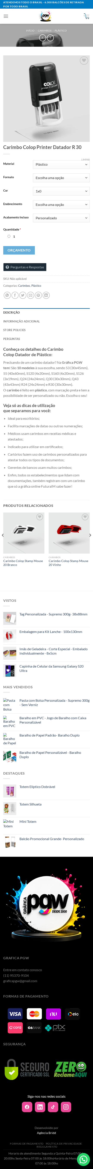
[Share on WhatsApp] (7, 295)
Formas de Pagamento (27, 1143)
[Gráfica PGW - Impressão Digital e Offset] (46, 16)
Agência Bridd (46, 1133)
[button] (83, 1159)
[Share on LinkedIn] (46, 295)
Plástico (61, 30)
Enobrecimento (12, 204)
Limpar (85, 159)
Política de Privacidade (64, 1143)
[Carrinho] (86, 16)
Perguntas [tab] (11, 339)
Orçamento (19, 250)
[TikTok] (53, 1107)
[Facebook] (27, 1107)
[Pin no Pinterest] (38, 295)
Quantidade (12, 229)
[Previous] (3, 543)
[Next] (90, 543)
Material (8, 163)
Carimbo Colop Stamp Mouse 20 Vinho (68, 563)
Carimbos (44, 30)
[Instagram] (66, 1107)
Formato (8, 177)
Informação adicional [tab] (21, 321)
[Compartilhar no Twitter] (22, 295)
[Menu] (5, 16)
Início (30, 30)
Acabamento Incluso (16, 217)
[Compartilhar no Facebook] (15, 295)
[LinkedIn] (40, 1107)
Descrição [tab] (11, 312)
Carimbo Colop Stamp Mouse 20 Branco (23, 563)
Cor (5, 190)
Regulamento (47, 1146)
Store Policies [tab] (14, 330)
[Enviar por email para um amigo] (30, 295)
